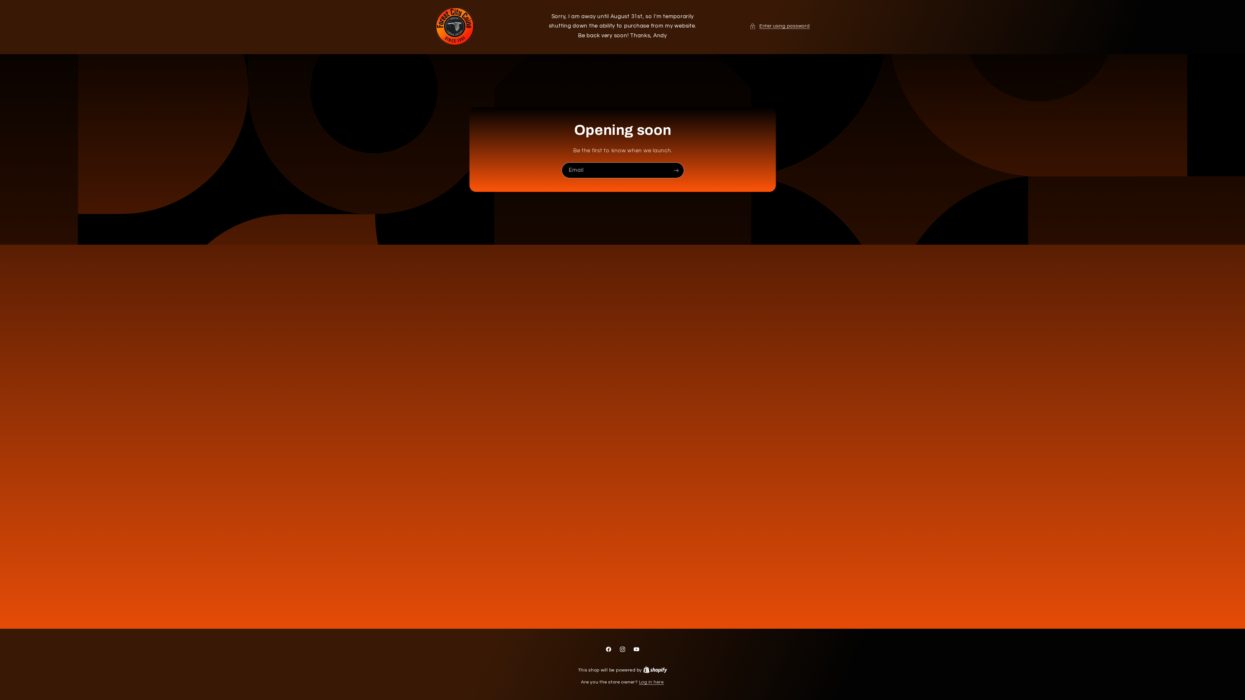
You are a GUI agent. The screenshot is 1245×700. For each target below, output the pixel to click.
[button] (780, 26)
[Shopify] (655, 670)
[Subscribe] (676, 170)
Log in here (651, 682)
